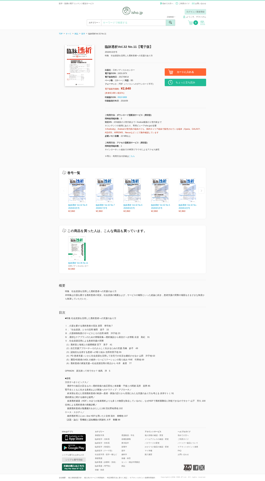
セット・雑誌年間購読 (130, 462)
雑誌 (76, 34)
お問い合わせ (200, 3)
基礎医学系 (99, 435)
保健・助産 (99, 470)
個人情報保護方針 (75, 478)
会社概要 (62, 478)
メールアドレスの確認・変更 (157, 439)
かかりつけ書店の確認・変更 (157, 447)
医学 (83, 34)
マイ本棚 (148, 451)
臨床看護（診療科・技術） (106, 462)
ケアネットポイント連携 (188, 447)
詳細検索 (170, 17)
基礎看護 (98, 458)
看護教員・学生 (127, 435)
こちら (132, 156)
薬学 (123, 451)
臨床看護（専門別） (103, 466)
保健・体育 (126, 458)
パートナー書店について (188, 443)
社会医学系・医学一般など (106, 454)
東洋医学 (125, 443)
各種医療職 (126, 439)
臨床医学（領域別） (103, 447)
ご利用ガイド (184, 3)
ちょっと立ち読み (185, 82)
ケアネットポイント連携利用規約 (142, 478)
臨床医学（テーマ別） (104, 451)
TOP (61, 34)
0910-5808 (122, 97)
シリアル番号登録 (74, 459)
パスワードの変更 (152, 443)
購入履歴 (148, 454)
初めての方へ (167, 3)
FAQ (179, 451)
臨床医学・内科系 (102, 439)
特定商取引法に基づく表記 (117, 478)
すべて (68, 34)
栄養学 (124, 447)
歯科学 (124, 454)
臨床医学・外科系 (102, 443)
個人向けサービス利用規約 (94, 478)
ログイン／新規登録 (195, 12)
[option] (82, 195)
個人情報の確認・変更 (154, 435)
